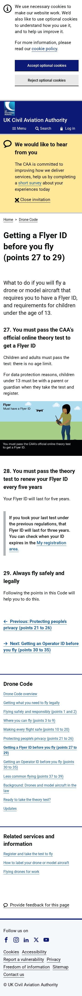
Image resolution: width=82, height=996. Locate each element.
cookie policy (44, 48)
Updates (10, 808)
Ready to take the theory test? (27, 799)
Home (8, 219)
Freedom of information (26, 967)
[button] (32, 199)
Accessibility (34, 952)
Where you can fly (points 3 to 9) (29, 720)
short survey (29, 183)
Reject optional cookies (47, 80)
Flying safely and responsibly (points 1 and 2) (40, 712)
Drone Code (28, 219)
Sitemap (61, 967)
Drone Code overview (20, 694)
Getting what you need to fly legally (31, 703)
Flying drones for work (21, 872)
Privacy (54, 959)
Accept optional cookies (46, 65)
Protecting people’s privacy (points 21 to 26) (38, 738)
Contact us (13, 974)
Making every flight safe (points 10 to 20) (36, 729)
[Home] (9, 108)
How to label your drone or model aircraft (36, 863)
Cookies (11, 952)
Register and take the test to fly (28, 854)
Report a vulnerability (23, 959)
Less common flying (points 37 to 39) (33, 776)
